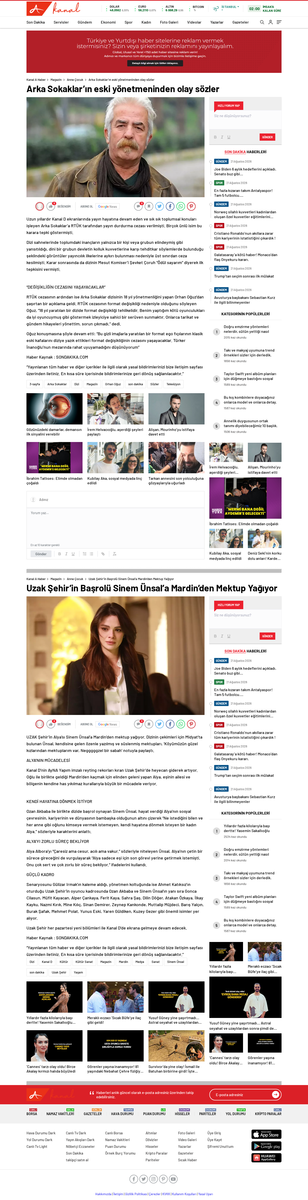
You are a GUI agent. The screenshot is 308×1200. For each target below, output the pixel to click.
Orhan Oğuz (113, 384)
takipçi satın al (77, 1160)
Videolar (194, 22)
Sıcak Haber (187, 1160)
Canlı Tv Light (36, 1146)
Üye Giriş (214, 1133)
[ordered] (84, 554)
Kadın (146, 22)
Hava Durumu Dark (41, 1133)
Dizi (76, 384)
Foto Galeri (169, 22)
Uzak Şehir (59, 972)
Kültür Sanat (84, 962)
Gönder (41, 554)
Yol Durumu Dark (39, 1139)
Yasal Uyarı (205, 1194)
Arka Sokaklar (57, 384)
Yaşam (78, 972)
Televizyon (173, 384)
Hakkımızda (103, 1194)
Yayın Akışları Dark (80, 1139)
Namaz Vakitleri (60, 1112)
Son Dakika (35, 22)
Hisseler (182, 1112)
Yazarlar (217, 22)
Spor (129, 22)
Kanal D (47, 962)
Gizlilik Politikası (136, 1194)
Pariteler (207, 1112)
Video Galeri (187, 1139)
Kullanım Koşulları (184, 1194)
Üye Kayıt (214, 1139)
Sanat (156, 962)
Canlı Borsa (114, 1133)
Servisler (61, 22)
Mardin (123, 962)
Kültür (64, 962)
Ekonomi (108, 22)
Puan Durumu (154, 1112)
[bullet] (91, 554)
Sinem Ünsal (175, 962)
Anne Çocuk (75, 80)
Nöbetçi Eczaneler (80, 1146)
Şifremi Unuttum (220, 1146)
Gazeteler (240, 22)
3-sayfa (35, 384)
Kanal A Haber (36, 80)
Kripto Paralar (268, 1112)
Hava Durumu (122, 1112)
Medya (139, 962)
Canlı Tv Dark (76, 1133)
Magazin (56, 80)
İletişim (118, 1194)
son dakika (135, 384)
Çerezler (154, 1194)
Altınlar (151, 1133)
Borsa (31, 1112)
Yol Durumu (236, 1112)
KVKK (166, 1194)
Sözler (154, 384)
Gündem (85, 22)
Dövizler (152, 1139)
